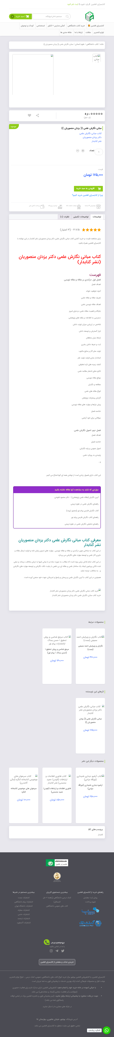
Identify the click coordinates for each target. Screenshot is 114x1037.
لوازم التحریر (99, 32)
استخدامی (41, 25)
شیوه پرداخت (90, 901)
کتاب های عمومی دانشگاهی (57, 906)
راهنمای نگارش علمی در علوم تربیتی (85, 503)
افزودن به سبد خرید (85, 188)
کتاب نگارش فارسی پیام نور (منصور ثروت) (82, 510)
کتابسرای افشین (98, 4)
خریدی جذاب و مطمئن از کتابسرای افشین (57, 962)
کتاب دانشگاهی (92, 44)
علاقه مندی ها (66, 32)
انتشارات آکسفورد (24, 922)
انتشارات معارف (24, 910)
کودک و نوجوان (27, 25)
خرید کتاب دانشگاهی (76, 25)
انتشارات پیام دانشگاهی (23, 901)
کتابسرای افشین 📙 (96, 25)
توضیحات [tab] (97, 216)
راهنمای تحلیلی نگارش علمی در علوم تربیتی (82, 524)
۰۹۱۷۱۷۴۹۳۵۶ (58, 943)
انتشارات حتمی (24, 914)
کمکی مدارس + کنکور (56, 25)
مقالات (88, 32)
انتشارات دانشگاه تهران (24, 906)
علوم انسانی (79, 44)
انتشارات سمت (23, 897)
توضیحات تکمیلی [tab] (81, 216)
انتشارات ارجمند (24, 918)
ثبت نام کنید (72, 4)
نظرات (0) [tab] (64, 216)
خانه (102, 44)
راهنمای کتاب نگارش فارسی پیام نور (85, 517)
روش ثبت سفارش (90, 897)
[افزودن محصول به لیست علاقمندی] (30, 115)
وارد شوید (84, 4)
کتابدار (100, 834)
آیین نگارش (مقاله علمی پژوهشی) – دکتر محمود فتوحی (76, 497)
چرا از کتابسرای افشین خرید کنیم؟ (87, 195)
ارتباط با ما (79, 32)
